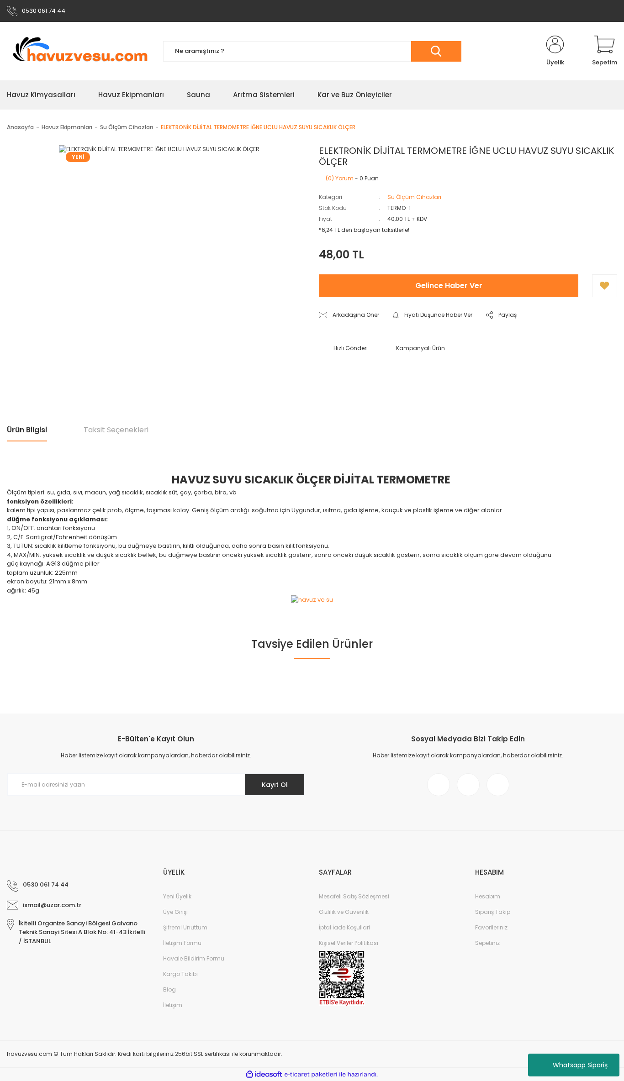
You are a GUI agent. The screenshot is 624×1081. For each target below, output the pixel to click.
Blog (169, 989)
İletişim (172, 1005)
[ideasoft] (264, 1074)
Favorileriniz (491, 927)
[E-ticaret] (311, 1075)
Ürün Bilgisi (27, 430)
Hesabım (487, 896)
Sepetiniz (487, 943)
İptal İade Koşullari (344, 927)
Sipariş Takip (492, 912)
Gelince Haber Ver (448, 285)
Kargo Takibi (180, 974)
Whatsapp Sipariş (580, 1065)
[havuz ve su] (312, 599)
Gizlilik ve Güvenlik (344, 912)
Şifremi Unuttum (185, 927)
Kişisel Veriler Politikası (348, 943)
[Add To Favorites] (604, 285)
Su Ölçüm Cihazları (414, 197)
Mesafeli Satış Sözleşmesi (354, 896)
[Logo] (78, 51)
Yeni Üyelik (177, 896)
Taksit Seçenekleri (116, 430)
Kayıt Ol (275, 784)
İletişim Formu (182, 943)
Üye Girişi (175, 912)
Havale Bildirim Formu (193, 958)
